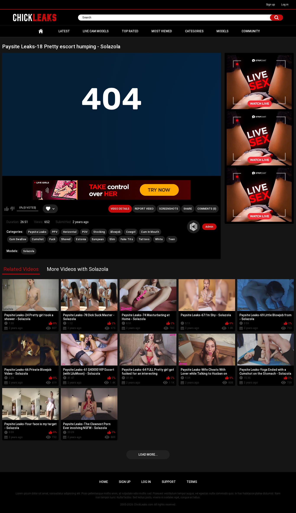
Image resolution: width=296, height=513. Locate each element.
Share (188, 208)
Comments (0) (206, 208)
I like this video (6, 209)
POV (85, 231)
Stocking (99, 231)
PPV (54, 231)
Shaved (66, 239)
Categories (194, 31)
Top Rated (130, 31)
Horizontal (69, 231)
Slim (112, 239)
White (159, 239)
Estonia (81, 239)
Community (251, 31)
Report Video (144, 208)
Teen (171, 239)
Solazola (28, 251)
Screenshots (168, 208)
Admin (209, 226)
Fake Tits (127, 239)
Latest (64, 31)
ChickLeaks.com (143, 504)
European (98, 239)
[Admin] (193, 226)
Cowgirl (130, 231)
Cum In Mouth (150, 231)
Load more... (148, 454)
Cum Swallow (17, 239)
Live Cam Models (96, 31)
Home (40, 31)
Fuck (52, 239)
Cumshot (38, 239)
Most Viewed (161, 31)
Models (222, 31)
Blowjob (115, 231)
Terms (192, 482)
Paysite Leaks (37, 231)
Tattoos (144, 239)
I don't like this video (12, 209)
